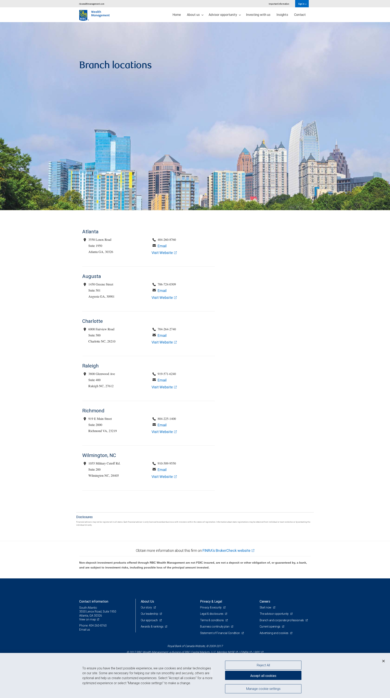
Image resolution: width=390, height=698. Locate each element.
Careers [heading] (265, 601)
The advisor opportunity (274, 614)
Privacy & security (211, 607)
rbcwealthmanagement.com (91, 3)
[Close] (383, 661)
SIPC (257, 652)
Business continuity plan (215, 626)
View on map (87, 619)
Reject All (263, 665)
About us (193, 15)
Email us (84, 629)
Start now (266, 607)
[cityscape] (195, 116)
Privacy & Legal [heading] (211, 601)
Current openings (270, 626)
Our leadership (150, 614)
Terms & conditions (212, 620)
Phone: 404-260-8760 (93, 625)
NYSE (231, 652)
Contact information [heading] (93, 601)
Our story (147, 607)
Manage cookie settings (263, 688)
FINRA (244, 652)
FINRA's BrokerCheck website (226, 550)
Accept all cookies (263, 676)
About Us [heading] (147, 601)
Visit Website (162, 252)
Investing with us (258, 15)
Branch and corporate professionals (282, 620)
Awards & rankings (152, 626)
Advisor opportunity (223, 15)
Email (162, 246)
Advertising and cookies (274, 633)
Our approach (149, 620)
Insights (282, 15)
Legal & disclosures (212, 614)
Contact (300, 15)
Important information (279, 3)
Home (176, 15)
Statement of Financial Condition (220, 633)
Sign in (301, 3)
